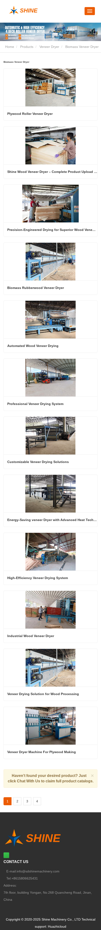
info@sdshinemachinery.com (38, 871)
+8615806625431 (25, 878)
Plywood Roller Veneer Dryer (30, 114)
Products (26, 47)
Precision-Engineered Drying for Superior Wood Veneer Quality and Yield (52, 230)
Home (9, 47)
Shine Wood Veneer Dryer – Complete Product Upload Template (52, 172)
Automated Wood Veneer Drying (32, 346)
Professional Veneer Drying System (35, 404)
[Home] (36, 10)
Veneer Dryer (49, 47)
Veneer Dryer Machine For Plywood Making (41, 752)
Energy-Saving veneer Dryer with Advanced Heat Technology (52, 520)
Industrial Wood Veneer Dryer (30, 636)
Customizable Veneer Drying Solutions (38, 462)
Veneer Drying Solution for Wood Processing (43, 694)
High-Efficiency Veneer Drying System (37, 578)
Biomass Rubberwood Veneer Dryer (35, 288)
